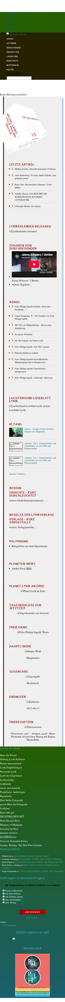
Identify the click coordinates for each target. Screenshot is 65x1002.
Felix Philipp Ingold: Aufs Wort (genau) (32, 346)
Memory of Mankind (11, 824)
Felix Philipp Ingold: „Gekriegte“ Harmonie (34, 377)
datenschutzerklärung (16, 26)
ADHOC (10, 39)
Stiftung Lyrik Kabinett (12, 759)
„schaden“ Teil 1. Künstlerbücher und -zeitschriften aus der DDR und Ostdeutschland (40, 460)
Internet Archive (9, 833)
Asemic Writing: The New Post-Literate (21, 845)
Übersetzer (12, 52)
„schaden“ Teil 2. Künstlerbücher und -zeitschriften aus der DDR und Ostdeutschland (40, 446)
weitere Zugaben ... (22, 284)
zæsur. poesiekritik (10, 788)
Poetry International (10, 763)
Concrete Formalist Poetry (14, 841)
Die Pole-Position (13, 893)
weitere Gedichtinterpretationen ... (27, 500)
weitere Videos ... (18, 474)
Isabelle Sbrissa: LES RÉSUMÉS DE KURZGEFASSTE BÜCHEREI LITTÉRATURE (31, 196)
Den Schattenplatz (13, 899)
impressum (11, 30)
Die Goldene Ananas (14, 896)
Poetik (10, 69)
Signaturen (6, 796)
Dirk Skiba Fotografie (11, 800)
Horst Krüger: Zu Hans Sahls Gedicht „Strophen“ (40, 859)
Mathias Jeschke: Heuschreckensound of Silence (35, 168)
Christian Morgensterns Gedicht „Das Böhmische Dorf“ (39, 862)
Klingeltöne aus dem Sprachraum (29, 546)
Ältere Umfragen (9, 925)
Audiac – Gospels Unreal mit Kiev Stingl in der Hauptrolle (39, 430)
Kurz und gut (7, 812)
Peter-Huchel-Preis (10, 820)
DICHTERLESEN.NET (12, 816)
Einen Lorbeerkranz (14, 890)
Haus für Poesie (8, 755)
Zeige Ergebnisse (32, 917)
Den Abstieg (10, 902)
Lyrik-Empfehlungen (11, 767)
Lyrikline (5, 808)
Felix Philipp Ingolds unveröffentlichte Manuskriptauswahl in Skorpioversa (31, 361)
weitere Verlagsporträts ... (22, 527)
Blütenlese (12, 65)
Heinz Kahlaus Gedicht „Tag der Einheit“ (31, 856)
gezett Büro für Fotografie (14, 804)
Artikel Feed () (22, 568)
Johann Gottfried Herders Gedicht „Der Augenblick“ (41, 871)
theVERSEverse (8, 837)
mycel (9, 22)
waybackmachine (13, 14)
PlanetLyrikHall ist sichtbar (26, 352)
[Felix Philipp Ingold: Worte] (33, 632)
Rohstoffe (12, 60)
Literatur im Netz (9, 828)
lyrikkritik (5, 784)
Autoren (11, 43)
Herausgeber (13, 47)
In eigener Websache (23, 334)
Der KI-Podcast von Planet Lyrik (29, 340)
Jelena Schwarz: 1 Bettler (25, 280)
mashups (10, 18)
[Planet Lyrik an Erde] (33, 591)
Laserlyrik (12, 56)
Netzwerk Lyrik (8, 771)
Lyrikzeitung (7, 780)
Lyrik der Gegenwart (11, 775)
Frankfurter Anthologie (12, 792)
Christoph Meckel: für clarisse (28, 206)
